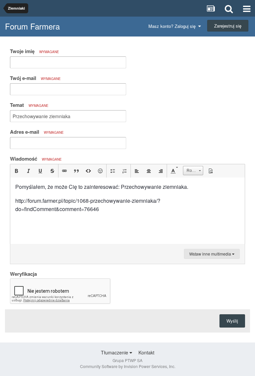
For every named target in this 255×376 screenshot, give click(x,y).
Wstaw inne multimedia (210, 254)
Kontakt (146, 352)
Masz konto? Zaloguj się (173, 26)
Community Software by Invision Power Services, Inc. (127, 366)
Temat (29, 105)
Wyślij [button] (232, 321)
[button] (16, 171)
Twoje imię (34, 51)
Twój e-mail (35, 78)
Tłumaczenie (115, 352)
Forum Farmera (32, 26)
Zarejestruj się (227, 26)
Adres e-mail (37, 131)
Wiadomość (36, 158)
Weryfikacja (23, 273)
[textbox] (127, 211)
